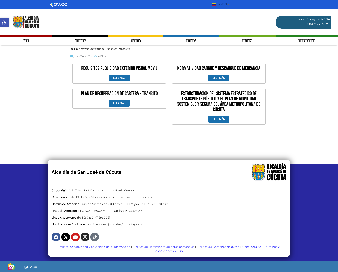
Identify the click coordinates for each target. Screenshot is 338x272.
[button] (4, 22)
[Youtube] (75, 237)
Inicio (73, 48)
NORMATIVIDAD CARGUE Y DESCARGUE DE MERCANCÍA (218, 68)
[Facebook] (56, 237)
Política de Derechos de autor (218, 247)
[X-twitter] (65, 237)
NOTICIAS (191, 41)
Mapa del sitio (251, 247)
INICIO (26, 41)
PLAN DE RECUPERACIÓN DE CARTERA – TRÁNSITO (119, 93)
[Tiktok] (94, 237)
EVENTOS (136, 41)
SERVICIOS (80, 41)
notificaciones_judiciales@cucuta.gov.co (115, 224)
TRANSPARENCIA (306, 41)
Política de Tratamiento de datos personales (163, 247)
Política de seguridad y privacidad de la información (94, 247)
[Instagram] (85, 237)
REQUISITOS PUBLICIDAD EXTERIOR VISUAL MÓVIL (119, 68)
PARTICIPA (247, 41)
